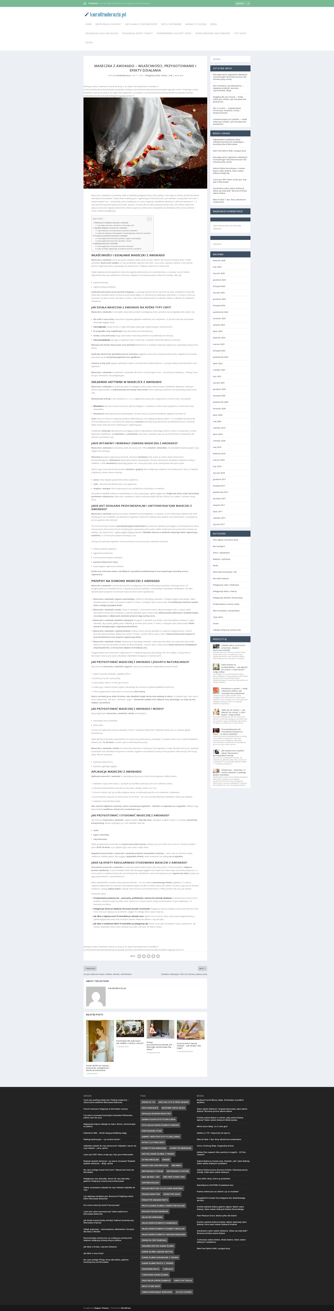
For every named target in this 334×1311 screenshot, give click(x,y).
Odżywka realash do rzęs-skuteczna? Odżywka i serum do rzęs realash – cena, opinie (110, 1146)
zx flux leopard (184, 1292)
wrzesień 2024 (219, 318)
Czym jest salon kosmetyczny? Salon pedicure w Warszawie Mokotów (105, 1212)
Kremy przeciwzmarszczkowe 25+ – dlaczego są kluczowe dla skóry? (160, 1046)
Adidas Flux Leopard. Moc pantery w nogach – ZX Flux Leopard (221, 1153)
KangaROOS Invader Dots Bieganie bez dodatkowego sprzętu (221, 1199)
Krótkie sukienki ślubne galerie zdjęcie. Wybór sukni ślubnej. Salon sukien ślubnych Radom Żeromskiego (220, 1207)
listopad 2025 (219, 286)
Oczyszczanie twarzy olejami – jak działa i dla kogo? (189, 1045)
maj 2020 (217, 421)
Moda (213, 24)
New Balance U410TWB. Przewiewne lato (215, 1185)
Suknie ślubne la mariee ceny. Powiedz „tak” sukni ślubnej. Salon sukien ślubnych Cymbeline (223, 1162)
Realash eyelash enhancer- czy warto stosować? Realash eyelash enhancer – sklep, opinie (109, 1162)
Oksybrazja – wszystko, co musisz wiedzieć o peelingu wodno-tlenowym (229, 772)
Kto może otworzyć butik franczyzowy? (102, 1205)
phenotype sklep (172, 1194)
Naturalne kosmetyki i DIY (225, 572)
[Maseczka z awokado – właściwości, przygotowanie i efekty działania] (145, 143)
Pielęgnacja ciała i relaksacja (101, 33)
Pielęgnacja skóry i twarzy (137, 33)
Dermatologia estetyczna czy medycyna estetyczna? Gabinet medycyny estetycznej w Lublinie (108, 1239)
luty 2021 (217, 376)
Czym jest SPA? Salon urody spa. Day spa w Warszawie (229, 180)
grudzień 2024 (219, 299)
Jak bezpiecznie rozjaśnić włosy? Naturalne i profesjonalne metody (228, 753)
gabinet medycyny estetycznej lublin (161, 1136)
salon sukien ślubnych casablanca (159, 1223)
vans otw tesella (183, 1280)
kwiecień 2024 (219, 337)
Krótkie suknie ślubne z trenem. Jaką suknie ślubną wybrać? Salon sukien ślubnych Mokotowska (220, 1118)
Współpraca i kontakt (108, 24)
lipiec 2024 (217, 331)
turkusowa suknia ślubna (155, 1274)
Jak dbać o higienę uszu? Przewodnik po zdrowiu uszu (118, 916)
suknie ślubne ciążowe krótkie (157, 1251)
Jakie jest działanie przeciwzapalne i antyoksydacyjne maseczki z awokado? (124, 233)
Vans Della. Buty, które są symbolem (213, 1178)
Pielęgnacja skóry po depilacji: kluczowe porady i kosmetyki (121, 908)
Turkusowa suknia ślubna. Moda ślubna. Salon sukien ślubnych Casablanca (221, 1240)
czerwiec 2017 (219, 518)
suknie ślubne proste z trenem (157, 1263)
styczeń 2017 (219, 524)
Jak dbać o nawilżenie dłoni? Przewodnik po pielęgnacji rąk (120, 923)
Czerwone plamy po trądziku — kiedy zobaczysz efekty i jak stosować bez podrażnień (230, 121)
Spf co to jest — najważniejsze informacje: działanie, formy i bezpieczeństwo (227, 110)
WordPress (126, 1308)
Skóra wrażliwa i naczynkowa (212, 33)
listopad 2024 (219, 305)
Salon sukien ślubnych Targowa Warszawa (163, 1234)
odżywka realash (150, 1182)
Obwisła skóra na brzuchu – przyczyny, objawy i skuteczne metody (230, 647)
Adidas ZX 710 (148, 1102)
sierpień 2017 (219, 505)
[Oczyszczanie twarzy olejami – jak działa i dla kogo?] (191, 1030)
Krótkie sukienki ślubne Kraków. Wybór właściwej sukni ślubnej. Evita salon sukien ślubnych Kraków (222, 1223)
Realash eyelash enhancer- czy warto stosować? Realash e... (124, 3)
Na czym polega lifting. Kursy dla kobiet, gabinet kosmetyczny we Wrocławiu (106, 1260)
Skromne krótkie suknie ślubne (158, 1246)
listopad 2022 (219, 350)
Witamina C (98, 406)
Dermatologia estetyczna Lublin (158, 1119)
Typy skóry (240, 33)
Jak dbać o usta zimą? (94, 1253)
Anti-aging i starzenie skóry (141, 24)
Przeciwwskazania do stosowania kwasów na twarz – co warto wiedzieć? (228, 731)
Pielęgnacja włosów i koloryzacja (228, 597)
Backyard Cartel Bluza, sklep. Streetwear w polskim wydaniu (220, 1101)
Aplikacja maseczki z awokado (106, 243)
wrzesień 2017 (219, 498)
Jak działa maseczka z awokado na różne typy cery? (116, 225)
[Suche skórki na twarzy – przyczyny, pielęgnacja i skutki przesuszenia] (100, 1041)
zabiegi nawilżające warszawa (157, 1292)
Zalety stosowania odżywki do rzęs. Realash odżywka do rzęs (109, 1188)
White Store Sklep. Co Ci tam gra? (212, 1126)
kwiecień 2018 (219, 453)
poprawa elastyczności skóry (105, 562)
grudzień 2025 (219, 280)
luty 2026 (217, 267)
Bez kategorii (219, 546)
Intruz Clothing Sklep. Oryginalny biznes (215, 1145)
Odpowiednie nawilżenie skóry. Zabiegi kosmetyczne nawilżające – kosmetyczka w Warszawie (229, 141)
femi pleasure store (152, 1131)
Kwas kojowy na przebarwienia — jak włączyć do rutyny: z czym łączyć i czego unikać (230, 668)
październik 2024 (220, 312)
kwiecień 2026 (219, 260)
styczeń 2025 (219, 292)
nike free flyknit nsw (174, 1177)
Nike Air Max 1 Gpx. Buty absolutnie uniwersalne (229, 200)
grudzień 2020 (219, 389)
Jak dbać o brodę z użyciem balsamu (100, 1246)
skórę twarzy (139, 691)
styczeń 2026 (219, 273)
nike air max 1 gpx (151, 1177)
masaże (166, 1159)
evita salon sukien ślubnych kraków (160, 1125)
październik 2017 (220, 492)
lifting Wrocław (150, 1159)
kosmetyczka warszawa (154, 1148)
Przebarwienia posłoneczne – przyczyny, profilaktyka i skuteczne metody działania (132, 898)
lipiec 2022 (217, 363)
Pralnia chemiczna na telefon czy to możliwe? (218, 1191)
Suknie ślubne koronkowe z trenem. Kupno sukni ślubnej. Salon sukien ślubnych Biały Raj (229, 170)
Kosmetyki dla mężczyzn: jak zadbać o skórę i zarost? (130, 1042)
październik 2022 (220, 357)
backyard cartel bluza (173, 1108)
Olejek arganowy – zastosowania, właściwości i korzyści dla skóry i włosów (109, 1230)
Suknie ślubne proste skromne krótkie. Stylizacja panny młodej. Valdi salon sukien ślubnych (222, 1171)
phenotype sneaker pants (155, 1200)
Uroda (89, 42)
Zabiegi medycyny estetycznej (227, 630)
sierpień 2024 (219, 325)
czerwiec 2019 (219, 428)
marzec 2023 (218, 344)
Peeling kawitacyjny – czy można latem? (102, 1139)
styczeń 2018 (219, 473)
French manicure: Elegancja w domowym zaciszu (106, 1109)
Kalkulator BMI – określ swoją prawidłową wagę (105, 1133)
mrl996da (176, 1165)
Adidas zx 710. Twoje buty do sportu (213, 1133)
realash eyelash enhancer (155, 1211)
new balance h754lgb (152, 1171)
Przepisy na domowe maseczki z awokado (110, 236)
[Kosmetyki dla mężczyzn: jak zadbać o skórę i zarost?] (130, 1028)
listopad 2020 (219, 395)
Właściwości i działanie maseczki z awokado (111, 223)
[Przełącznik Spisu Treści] (148, 219)
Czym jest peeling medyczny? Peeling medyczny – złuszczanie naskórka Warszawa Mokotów (106, 1101)
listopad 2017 (219, 485)
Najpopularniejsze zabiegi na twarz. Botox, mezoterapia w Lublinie (109, 1125)
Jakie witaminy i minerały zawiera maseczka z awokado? (118, 231)
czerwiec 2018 (219, 440)
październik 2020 (220, 402)
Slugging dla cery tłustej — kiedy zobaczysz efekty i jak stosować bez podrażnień (229, 99)
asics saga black (150, 1108)
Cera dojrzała (99, 327)
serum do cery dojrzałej (154, 1240)
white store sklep (151, 1286)
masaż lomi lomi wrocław (155, 1165)
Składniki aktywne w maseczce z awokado (110, 228)
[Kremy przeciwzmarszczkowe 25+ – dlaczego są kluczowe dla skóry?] (160, 1029)
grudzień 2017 (219, 479)
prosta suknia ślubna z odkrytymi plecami (163, 1205)
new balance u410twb (178, 1171)
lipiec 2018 (217, 434)
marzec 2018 (218, 460)
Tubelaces (168, 1269)
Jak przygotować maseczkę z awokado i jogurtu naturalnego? (119, 238)
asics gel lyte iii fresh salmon (174, 1102)
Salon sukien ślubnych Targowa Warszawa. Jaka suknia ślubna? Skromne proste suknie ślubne (222, 1110)
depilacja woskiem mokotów (156, 1113)
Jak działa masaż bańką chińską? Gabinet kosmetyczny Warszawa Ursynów (109, 1221)
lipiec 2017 (217, 511)
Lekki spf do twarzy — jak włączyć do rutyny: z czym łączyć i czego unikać (233, 712)
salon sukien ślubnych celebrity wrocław (163, 1228)
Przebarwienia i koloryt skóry (174, 33)
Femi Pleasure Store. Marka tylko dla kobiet (217, 1215)
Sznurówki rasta (150, 1269)
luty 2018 (217, 466)
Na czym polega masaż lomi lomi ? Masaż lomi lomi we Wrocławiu (109, 1171)
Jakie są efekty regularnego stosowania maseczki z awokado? (119, 249)
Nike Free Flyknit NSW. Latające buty (229, 151)
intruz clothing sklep (153, 1142)
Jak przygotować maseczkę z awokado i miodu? (115, 241)
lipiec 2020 (217, 415)
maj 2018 (217, 447)
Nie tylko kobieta (221, 578)
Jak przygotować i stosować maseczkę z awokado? (115, 246)
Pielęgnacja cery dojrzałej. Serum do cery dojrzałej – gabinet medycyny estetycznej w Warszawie (107, 1179)
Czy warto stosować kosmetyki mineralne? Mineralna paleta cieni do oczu (108, 1116)
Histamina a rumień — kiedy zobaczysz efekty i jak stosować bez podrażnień (234, 690)
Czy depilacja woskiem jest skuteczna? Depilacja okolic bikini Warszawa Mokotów (108, 1197)
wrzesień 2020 (219, 408)
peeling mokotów (151, 1194)
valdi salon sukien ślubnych (156, 1280)
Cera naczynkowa (101, 340)
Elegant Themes (101, 1308)
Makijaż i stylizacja (196, 24)
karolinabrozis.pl (123, 75)
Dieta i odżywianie (171, 24)
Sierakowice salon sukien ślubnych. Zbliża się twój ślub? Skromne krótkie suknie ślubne (230, 190)
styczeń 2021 (219, 383)
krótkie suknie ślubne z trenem (158, 1154)
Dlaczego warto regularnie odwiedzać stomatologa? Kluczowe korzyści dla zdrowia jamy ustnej (230, 76)
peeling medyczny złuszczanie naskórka (162, 1188)
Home (88, 24)
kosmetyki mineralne (180, 1148)
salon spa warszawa (152, 1217)
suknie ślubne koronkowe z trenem (160, 1257)
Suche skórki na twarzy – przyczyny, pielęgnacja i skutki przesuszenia (98, 1068)
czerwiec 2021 (219, 370)
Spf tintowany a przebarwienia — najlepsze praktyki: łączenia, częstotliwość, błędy (228, 88)
